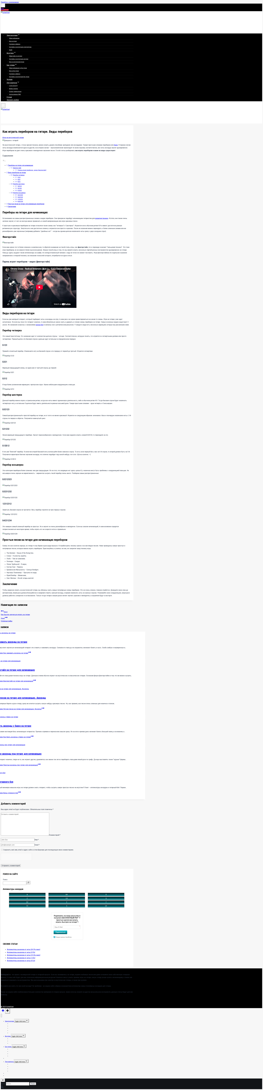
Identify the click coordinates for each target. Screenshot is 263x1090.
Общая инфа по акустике (15, 56)
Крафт (10, 50)
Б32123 (20, 186)
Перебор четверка (18, 175)
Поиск (5, 879)
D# (27, 902)
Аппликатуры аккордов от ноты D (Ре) (21, 952)
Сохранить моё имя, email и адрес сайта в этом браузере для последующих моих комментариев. (38, 850)
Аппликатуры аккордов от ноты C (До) (21, 958)
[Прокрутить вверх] (3, 1011)
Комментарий (54, 835)
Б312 (19, 181)
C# (67, 898)
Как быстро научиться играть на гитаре (15, 613)
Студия (9, 97)
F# (27, 906)
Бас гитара (8, 1047)
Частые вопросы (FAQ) (15, 94)
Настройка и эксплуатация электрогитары (20, 47)
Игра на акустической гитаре (16, 62)
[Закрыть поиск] (3, 1080)
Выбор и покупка (13, 88)
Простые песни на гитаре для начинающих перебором (26, 204)
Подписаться (60, 932)
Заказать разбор (13, 100)
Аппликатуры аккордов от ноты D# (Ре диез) (23, 949)
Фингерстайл (17, 168)
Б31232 (20, 188)
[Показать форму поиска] (3, 5)
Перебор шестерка (19, 184)
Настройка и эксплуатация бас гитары (19, 76)
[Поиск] (28, 882)
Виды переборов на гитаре (17, 173)
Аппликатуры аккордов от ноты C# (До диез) (23, 955)
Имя (37, 840)
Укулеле (9, 79)
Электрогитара (9, 1021)
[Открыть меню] (3, 105)
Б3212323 (20, 195)
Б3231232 (20, 197)
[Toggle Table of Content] (4, 161)
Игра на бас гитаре (14, 71)
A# (67, 894)
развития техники (101, 218)
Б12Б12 (20, 190)
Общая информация (14, 38)
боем (116, 145)
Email (37, 845)
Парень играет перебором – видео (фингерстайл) (32, 170)
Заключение (12, 207)
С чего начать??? (13, 85)
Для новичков (9, 1061)
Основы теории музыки (15, 91)
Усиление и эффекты (14, 44)
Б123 (19, 177)
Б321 (19, 179)
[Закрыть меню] (1, 1015)
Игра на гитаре (13, 41)
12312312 (20, 199)
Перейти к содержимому (10, 2)
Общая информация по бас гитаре (18, 68)
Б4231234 (20, 201)
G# (106, 906)
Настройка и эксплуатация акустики (18, 59)
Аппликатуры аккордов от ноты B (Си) (21, 961)
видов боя (39, 325)
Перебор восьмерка (19, 193)
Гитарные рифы (6, 620)
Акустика (8, 1036)
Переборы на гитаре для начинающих (20, 165)
